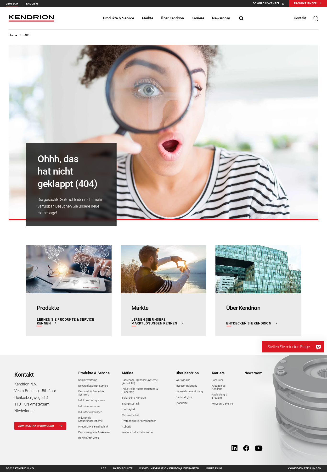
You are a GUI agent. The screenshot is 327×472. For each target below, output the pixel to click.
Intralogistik (128, 409)
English (32, 3)
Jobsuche (218, 380)
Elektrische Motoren (134, 397)
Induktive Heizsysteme (91, 400)
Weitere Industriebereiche (137, 432)
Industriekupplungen (90, 412)
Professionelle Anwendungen (139, 421)
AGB (103, 468)
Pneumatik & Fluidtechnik (93, 426)
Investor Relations (186, 385)
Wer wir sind (183, 380)
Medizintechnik (131, 415)
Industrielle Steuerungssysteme (90, 419)
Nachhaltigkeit (184, 397)
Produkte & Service (94, 373)
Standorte (182, 403)
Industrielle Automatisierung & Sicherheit (140, 390)
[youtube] (258, 448)
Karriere (218, 373)
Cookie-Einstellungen (304, 468)
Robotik (126, 426)
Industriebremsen (89, 406)
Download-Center (266, 3)
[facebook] (246, 448)
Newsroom (253, 373)
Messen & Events (222, 403)
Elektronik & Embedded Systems (91, 393)
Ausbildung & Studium (219, 396)
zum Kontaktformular (36, 426)
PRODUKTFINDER (88, 438)
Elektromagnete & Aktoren (94, 432)
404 (26, 35)
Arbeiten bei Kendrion (219, 387)
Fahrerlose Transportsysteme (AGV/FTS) (140, 382)
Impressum (214, 468)
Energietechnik (130, 403)
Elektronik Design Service (93, 385)
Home (13, 35)
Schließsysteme (87, 380)
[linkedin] (234, 448)
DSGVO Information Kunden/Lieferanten (169, 468)
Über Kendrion (187, 373)
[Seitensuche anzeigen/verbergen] (241, 18)
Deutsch (12, 3)
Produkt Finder (305, 3)
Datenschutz (123, 468)
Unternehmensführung (189, 391)
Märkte (127, 373)
